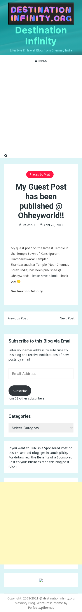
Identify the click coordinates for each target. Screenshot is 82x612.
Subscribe (20, 391)
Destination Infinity (41, 35)
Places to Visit (40, 174)
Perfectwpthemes (41, 607)
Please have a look (44, 276)
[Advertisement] (41, 109)
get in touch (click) (53, 453)
